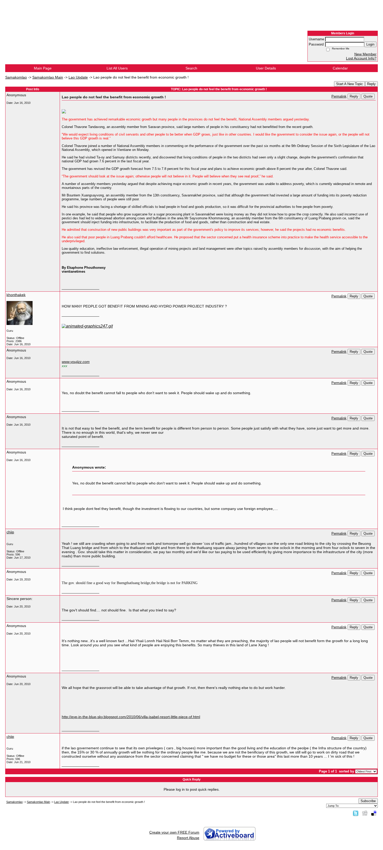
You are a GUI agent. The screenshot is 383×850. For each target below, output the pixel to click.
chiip (10, 532)
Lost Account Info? (361, 58)
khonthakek (16, 295)
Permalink (339, 96)
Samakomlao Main (47, 77)
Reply (371, 84)
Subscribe (368, 801)
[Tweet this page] (355, 813)
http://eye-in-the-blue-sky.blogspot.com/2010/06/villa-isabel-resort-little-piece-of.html (131, 717)
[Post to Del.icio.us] (374, 813)
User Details (266, 68)
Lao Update (78, 77)
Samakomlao (16, 77)
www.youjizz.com (76, 362)
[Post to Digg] (365, 813)
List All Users (117, 68)
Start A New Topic (349, 84)
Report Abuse (188, 838)
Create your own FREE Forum (174, 832)
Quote (368, 96)
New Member (365, 54)
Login (370, 44)
